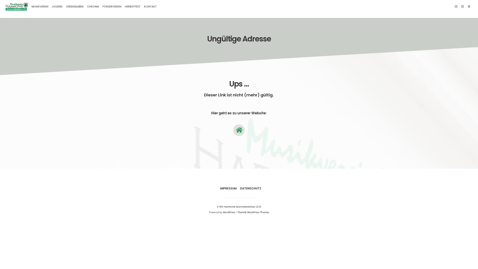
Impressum (228, 188)
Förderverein (112, 6)
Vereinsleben (74, 6)
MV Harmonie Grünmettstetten (237, 206)
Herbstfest (132, 6)
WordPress (229, 212)
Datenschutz (250, 188)
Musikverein (40, 6)
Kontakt (150, 6)
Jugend (57, 6)
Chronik (93, 6)
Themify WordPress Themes (253, 212)
